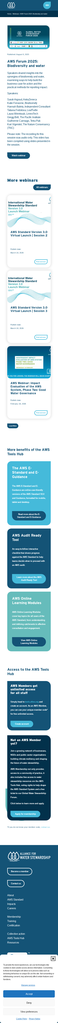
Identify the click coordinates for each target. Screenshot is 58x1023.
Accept (29, 993)
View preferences (29, 1011)
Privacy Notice (34, 1019)
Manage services (28, 985)
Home (9, 14)
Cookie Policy (21, 1019)
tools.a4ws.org (32, 702)
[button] (53, 958)
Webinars (16, 14)
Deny (29, 1002)
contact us (45, 827)
